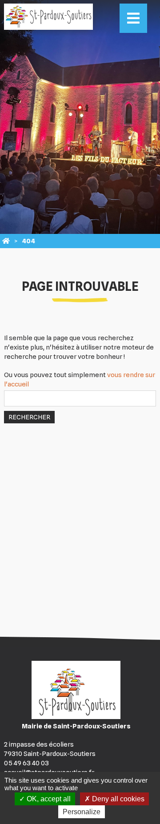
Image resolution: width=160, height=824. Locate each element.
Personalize (81, 812)
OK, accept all (48, 799)
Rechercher (29, 417)
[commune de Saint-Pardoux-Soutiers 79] (6, 241)
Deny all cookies (117, 799)
